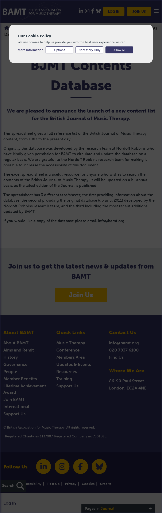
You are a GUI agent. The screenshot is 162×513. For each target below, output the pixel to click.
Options (59, 50)
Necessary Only (89, 50)
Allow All (119, 50)
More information (30, 50)
